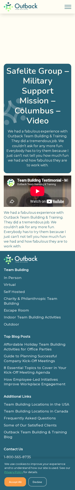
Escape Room (16, 310)
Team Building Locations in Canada (36, 411)
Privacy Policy (13, 472)
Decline (37, 482)
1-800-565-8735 (17, 457)
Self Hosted (14, 292)
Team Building (16, 270)
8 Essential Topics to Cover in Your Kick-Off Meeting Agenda (35, 370)
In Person (12, 278)
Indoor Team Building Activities (32, 317)
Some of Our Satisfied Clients (30, 425)
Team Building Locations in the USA (36, 404)
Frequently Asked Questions (30, 418)
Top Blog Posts (17, 336)
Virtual (10, 285)
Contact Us (13, 449)
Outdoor (11, 324)
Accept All (15, 482)
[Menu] (68, 6)
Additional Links (17, 396)
